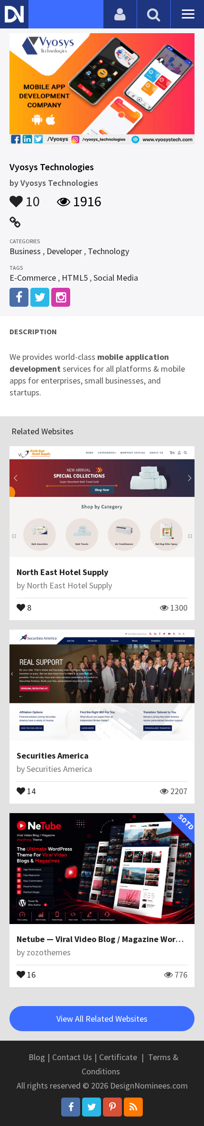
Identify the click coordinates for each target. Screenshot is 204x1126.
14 (30, 790)
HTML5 (75, 277)
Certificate (118, 1057)
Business (25, 251)
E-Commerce (32, 277)
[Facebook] (70, 1107)
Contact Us (72, 1057)
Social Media (115, 277)
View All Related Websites (102, 1018)
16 (30, 974)
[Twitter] (91, 1107)
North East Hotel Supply (62, 572)
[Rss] (133, 1107)
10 (31, 196)
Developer (64, 251)
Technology (108, 251)
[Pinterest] (112, 1107)
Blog (36, 1057)
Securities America (53, 755)
